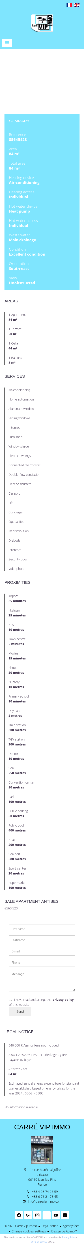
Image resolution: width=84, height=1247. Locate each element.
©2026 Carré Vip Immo (20, 1226)
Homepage (42, 23)
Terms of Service (38, 1241)
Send (20, 1011)
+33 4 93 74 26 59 (45, 1191)
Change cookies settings (29, 1231)
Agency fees (71, 1226)
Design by (63, 1231)
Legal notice (49, 1226)
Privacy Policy (68, 1237)
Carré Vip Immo (42, 1127)
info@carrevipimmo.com (44, 1201)
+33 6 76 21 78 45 (45, 1196)
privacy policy (63, 999)
